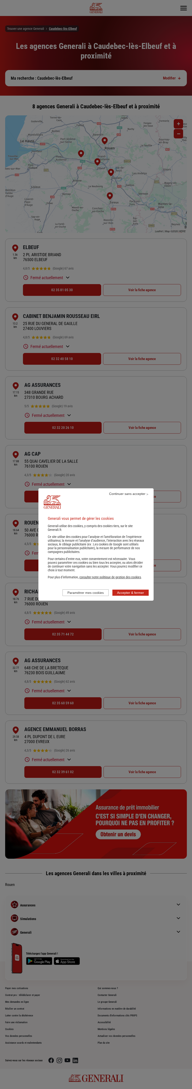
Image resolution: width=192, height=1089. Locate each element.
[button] (110, 577)
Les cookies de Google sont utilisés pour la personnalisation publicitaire (93, 546)
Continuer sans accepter (127, 494)
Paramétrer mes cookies (85, 593)
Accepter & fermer (130, 593)
